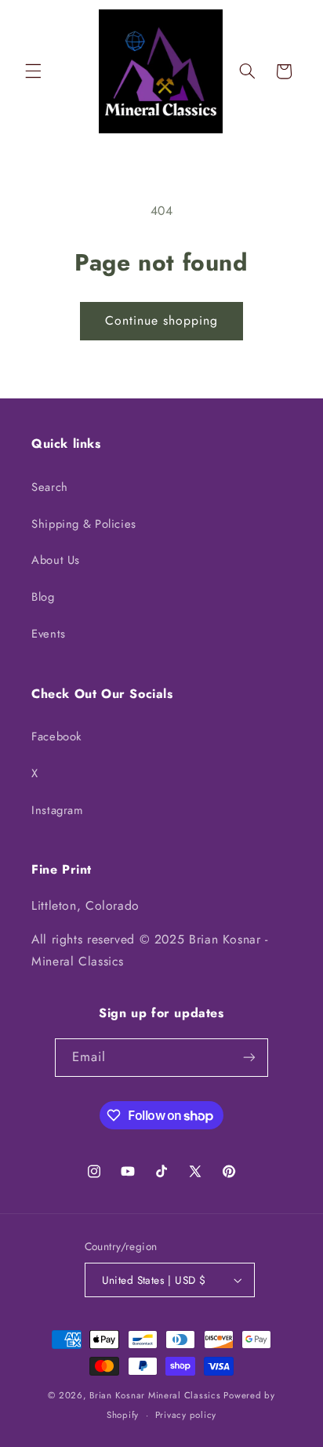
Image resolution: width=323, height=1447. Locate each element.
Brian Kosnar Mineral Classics (154, 1395)
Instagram (57, 810)
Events (48, 633)
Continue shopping (162, 320)
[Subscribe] (249, 1057)
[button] (33, 71)
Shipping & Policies (83, 524)
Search (49, 487)
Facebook (56, 736)
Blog (43, 596)
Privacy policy (185, 1415)
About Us (55, 560)
